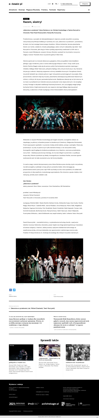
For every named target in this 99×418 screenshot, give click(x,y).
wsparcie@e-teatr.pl (67, 395)
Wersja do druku (36, 26)
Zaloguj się (85, 4)
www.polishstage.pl (13, 397)
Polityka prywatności (28, 411)
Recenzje (22, 10)
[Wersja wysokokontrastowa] (52, 4)
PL (56, 4)
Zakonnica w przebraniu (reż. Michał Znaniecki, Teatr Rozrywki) (33, 308)
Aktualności (13, 10)
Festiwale (52, 10)
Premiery (44, 10)
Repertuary (61, 10)
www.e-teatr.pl (12, 394)
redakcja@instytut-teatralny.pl (42, 391)
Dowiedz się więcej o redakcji (42, 394)
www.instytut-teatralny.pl (68, 398)
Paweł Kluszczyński (58, 296)
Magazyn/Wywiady (33, 10)
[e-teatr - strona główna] (15, 5)
